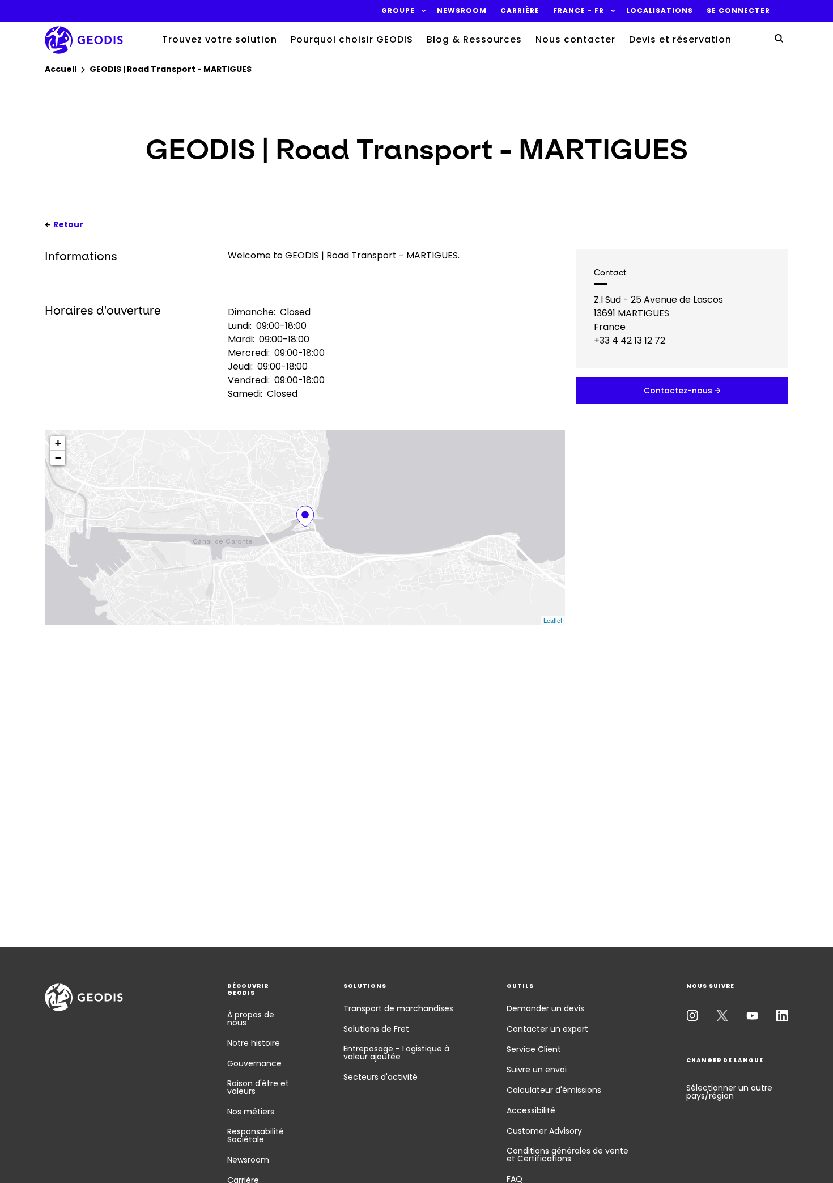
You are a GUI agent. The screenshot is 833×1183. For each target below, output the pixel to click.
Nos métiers (250, 1112)
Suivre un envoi (537, 1070)
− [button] (58, 458)
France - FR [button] (578, 10)
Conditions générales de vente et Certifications (567, 1155)
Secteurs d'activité (380, 1077)
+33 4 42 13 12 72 (629, 340)
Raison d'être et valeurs (258, 1087)
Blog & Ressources (474, 39)
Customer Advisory (544, 1131)
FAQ (514, 1179)
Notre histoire (253, 1043)
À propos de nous (250, 1019)
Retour (68, 224)
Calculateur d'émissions (554, 1090)
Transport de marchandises (398, 1008)
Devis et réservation (680, 39)
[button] (398, 10)
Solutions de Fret (376, 1029)
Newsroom (248, 1160)
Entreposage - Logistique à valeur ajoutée (396, 1053)
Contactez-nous (678, 390)
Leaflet (552, 620)
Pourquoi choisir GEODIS (352, 39)
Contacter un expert (547, 1029)
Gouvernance (254, 1063)
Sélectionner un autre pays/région (729, 1092)
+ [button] (58, 443)
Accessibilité (531, 1110)
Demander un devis (545, 1008)
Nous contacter (575, 39)
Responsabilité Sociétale (255, 1135)
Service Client (534, 1049)
